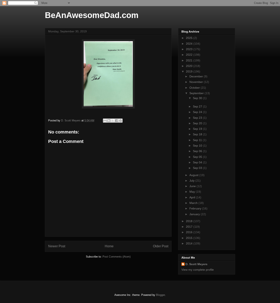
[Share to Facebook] (117, 121)
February (195, 208)
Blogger (160, 294)
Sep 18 (198, 134)
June (193, 186)
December (196, 76)
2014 (189, 243)
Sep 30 (198, 98)
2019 (189, 71)
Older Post (160, 246)
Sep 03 (198, 168)
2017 (189, 226)
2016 (189, 232)
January (195, 214)
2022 (189, 54)
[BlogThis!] (109, 121)
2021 (189, 60)
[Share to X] (113, 121)
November (196, 82)
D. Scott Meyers (196, 264)
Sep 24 (198, 112)
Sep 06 (198, 151)
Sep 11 (198, 140)
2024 (189, 43)
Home (109, 246)
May (192, 191)
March (193, 203)
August (194, 175)
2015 (189, 238)
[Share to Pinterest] (120, 121)
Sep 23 (198, 117)
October (195, 87)
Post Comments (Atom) (116, 256)
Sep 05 (198, 156)
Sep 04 (198, 162)
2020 (189, 66)
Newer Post (56, 246)
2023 (189, 49)
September (197, 93)
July (192, 180)
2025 (189, 38)
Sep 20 (198, 123)
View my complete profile (197, 269)
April (192, 197)
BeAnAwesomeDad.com (92, 15)
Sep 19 (198, 128)
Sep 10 (198, 145)
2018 (189, 221)
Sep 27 (198, 106)
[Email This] (105, 121)
